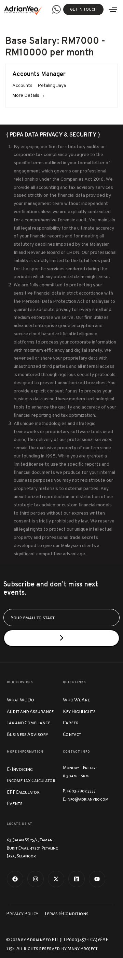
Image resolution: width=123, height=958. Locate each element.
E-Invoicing (20, 769)
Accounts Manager (39, 74)
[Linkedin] (76, 879)
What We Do (20, 699)
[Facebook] (15, 879)
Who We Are (76, 699)
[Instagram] (35, 879)
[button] (113, 9)
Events (15, 803)
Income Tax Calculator (31, 780)
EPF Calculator (23, 792)
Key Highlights (79, 711)
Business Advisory (27, 734)
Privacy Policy (22, 913)
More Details (26, 96)
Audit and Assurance (30, 711)
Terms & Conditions (66, 913)
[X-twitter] (56, 879)
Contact (72, 734)
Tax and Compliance (28, 722)
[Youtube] (97, 879)
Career (71, 722)
